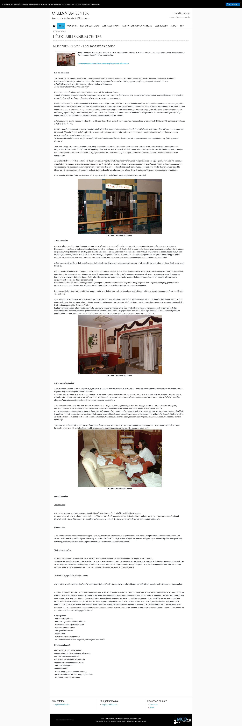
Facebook (153, 705)
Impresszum (136, 718)
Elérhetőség (161, 26)
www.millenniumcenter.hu (180, 17)
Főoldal (54, 25)
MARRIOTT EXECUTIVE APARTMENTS (137, 26)
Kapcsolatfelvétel (107, 718)
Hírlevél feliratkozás (181, 13)
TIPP (182, 26)
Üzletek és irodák (110, 26)
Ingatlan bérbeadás (89, 26)
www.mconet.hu (140, 721)
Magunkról (72, 26)
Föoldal (56, 32)
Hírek (61, 26)
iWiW (152, 708)
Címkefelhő (58, 701)
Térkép (173, 26)
